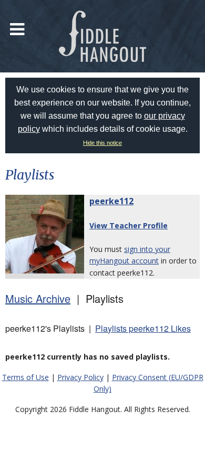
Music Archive (37, 298)
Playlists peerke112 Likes (143, 328)
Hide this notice (102, 143)
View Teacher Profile (128, 225)
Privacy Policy (80, 377)
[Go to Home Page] (102, 36)
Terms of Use (25, 377)
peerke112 (111, 201)
